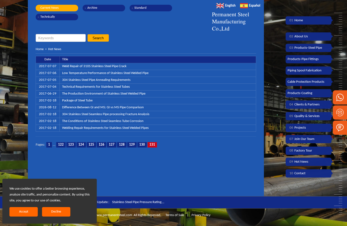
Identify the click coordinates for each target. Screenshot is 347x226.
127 (111, 145)
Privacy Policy (201, 215)
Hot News (54, 49)
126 (101, 145)
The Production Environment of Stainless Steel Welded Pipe (103, 94)
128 (122, 145)
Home (40, 49)
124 (81, 145)
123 (71, 145)
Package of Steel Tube (77, 100)
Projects (297, 128)
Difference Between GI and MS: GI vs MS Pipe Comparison (103, 107)
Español (254, 6)
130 (142, 145)
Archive (92, 8)
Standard (140, 8)
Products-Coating (300, 93)
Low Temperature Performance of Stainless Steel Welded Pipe (105, 73)
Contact (297, 173)
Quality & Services (304, 116)
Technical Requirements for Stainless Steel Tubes (96, 87)
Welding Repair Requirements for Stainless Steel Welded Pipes (105, 128)
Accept (23, 211)
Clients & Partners (304, 104)
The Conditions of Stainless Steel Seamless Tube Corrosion (103, 121)
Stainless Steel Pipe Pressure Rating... (138, 202)
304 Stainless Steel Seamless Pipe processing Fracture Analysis (105, 114)
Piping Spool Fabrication (305, 70)
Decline (56, 211)
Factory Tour (300, 150)
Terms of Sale (174, 215)
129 (132, 145)
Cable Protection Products (306, 82)
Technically (47, 17)
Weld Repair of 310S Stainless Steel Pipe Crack (94, 66)
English (230, 6)
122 (61, 145)
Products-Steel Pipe (305, 48)
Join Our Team (301, 139)
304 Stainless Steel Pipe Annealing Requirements (96, 80)
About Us (298, 36)
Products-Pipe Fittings (303, 59)
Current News (49, 8)
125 (91, 145)
